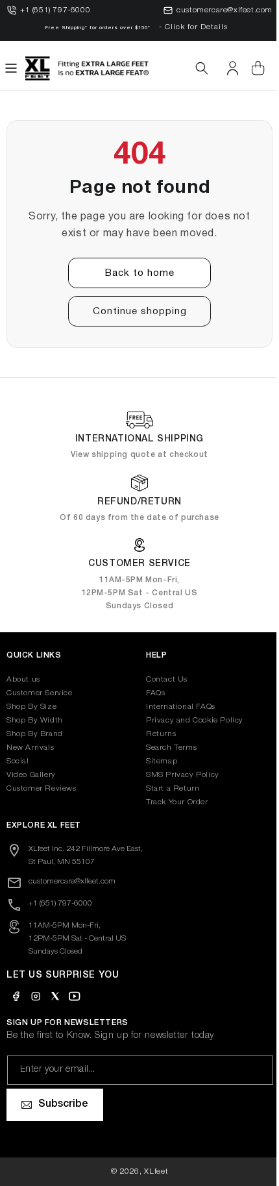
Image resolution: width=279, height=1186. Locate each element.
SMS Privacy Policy (178, 774)
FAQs (150, 693)
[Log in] (222, 68)
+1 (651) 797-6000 (55, 10)
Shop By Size (31, 706)
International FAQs (176, 706)
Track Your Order (172, 802)
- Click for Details (193, 27)
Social (17, 761)
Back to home (134, 273)
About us (23, 679)
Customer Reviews (41, 788)
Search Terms (166, 747)
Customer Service (39, 693)
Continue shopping (135, 311)
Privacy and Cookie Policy (190, 720)
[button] (11, 68)
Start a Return (168, 788)
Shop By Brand (34, 733)
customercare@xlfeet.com (224, 10)
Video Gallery (31, 774)
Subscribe (63, 1104)
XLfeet (152, 1171)
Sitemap (157, 761)
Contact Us (162, 679)
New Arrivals (30, 747)
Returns (156, 733)
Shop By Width (34, 720)
